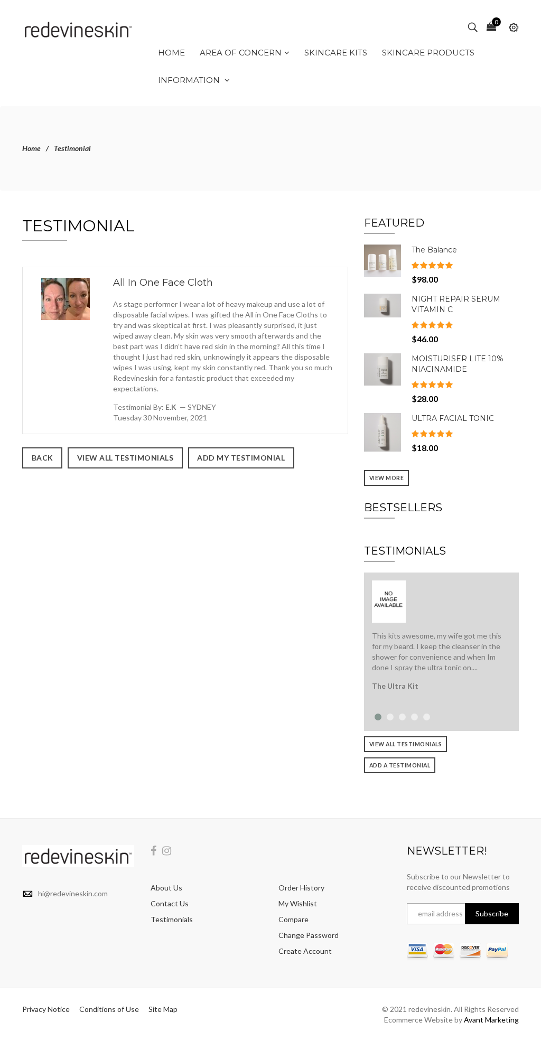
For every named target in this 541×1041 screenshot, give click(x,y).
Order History (301, 887)
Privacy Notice (46, 1009)
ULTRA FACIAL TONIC (453, 418)
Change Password (308, 935)
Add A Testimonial (400, 765)
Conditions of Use (109, 1009)
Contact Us (170, 903)
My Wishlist (297, 903)
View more (386, 478)
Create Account (305, 950)
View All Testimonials (405, 744)
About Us (166, 887)
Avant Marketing (491, 1019)
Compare (293, 919)
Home (31, 148)
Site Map (163, 1009)
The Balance (434, 250)
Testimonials (172, 919)
